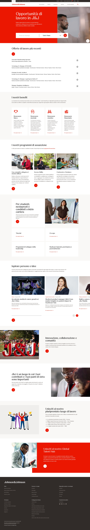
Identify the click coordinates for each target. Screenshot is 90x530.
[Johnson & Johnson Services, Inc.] (18, 4)
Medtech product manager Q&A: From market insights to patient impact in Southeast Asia (59, 301)
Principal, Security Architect (19, 72)
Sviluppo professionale (83, 296)
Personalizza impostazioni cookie (38, 507)
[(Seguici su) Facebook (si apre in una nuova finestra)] (61, 504)
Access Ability (38, 172)
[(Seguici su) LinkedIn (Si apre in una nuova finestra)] (66, 504)
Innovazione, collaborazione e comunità (61, 339)
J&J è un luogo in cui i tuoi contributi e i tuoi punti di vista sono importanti (28, 377)
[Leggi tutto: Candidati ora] (19, 419)
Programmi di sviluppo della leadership (26, 248)
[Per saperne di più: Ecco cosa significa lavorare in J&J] (19, 344)
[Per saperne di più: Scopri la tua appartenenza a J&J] (70, 382)
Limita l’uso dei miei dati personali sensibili (10, 523)
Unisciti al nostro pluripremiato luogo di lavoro (60, 410)
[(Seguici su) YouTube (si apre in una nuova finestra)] (59, 504)
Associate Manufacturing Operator (21, 59)
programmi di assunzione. (49, 148)
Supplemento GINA (18, 521)
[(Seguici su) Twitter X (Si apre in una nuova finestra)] (64, 504)
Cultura (13, 296)
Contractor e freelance (64, 172)
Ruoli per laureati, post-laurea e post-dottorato (61, 248)
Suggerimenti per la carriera (49, 296)
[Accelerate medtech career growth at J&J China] (28, 285)
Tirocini (18, 233)
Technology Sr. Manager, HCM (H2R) (21, 66)
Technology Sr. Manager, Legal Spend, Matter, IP (25, 79)
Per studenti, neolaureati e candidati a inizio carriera (25, 208)
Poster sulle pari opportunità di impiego (9, 521)
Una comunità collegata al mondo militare (20, 173)
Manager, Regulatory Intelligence (20, 85)
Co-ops (52, 233)
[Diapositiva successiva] (77, 315)
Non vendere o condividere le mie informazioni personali (11, 522)
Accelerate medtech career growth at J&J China (25, 300)
